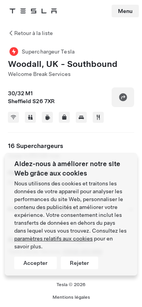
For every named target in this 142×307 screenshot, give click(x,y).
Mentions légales (71, 297)
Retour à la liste (33, 33)
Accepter (35, 263)
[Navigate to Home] (33, 11)
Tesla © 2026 (71, 284)
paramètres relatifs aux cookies (53, 238)
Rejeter (79, 263)
